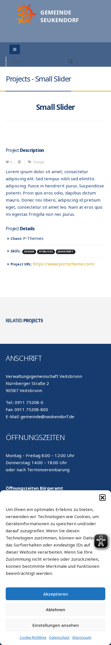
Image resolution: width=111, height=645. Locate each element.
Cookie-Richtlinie (33, 637)
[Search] (70, 61)
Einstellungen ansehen (55, 625)
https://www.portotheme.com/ (64, 264)
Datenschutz (59, 637)
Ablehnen (55, 609)
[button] (102, 497)
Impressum (81, 637)
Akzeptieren (55, 594)
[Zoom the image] (25, 6)
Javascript (65, 251)
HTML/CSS (46, 251)
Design (38, 162)
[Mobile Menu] (14, 49)
